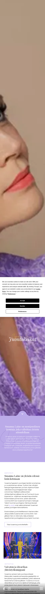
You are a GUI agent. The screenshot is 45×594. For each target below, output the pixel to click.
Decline (22, 306)
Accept (22, 300)
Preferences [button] (11, 294)
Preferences (22, 311)
